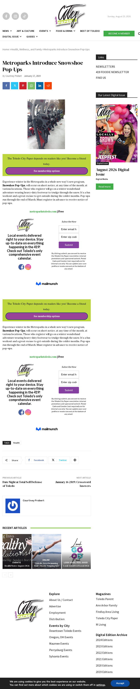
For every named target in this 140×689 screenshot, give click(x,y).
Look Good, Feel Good (76, 563)
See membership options (47, 171)
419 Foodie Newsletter (112, 72)
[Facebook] (6, 16)
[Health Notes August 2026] (17, 551)
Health (16, 442)
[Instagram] (15, 16)
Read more (105, 186)
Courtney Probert (13, 76)
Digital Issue (102, 163)
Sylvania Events (59, 656)
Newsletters (105, 66)
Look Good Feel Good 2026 (76, 566)
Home (6, 49)
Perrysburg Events (60, 650)
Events (17, 563)
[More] (75, 460)
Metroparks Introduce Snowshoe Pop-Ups (67, 49)
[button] (139, 33)
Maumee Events (59, 643)
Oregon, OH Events (61, 637)
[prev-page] (5, 575)
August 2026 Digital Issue (112, 172)
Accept (120, 683)
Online (46, 560)
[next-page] (10, 575)
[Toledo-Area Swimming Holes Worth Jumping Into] (46, 551)
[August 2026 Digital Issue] (116, 134)
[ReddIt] (48, 85)
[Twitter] (14, 85)
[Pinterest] (23, 85)
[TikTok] (24, 16)
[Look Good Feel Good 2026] (76, 551)
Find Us (101, 78)
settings (100, 685)
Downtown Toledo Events (65, 631)
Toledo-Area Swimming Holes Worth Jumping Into (46, 564)
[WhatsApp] (31, 85)
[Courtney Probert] (12, 506)
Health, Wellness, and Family (26, 49)
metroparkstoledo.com (43, 211)
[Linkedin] (39, 85)
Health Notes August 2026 (17, 566)
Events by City (59, 626)
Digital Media (102, 179)
